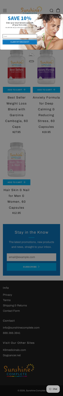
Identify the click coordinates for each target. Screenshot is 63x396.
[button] (60, 17)
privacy (31, 61)
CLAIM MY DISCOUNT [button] (19, 42)
